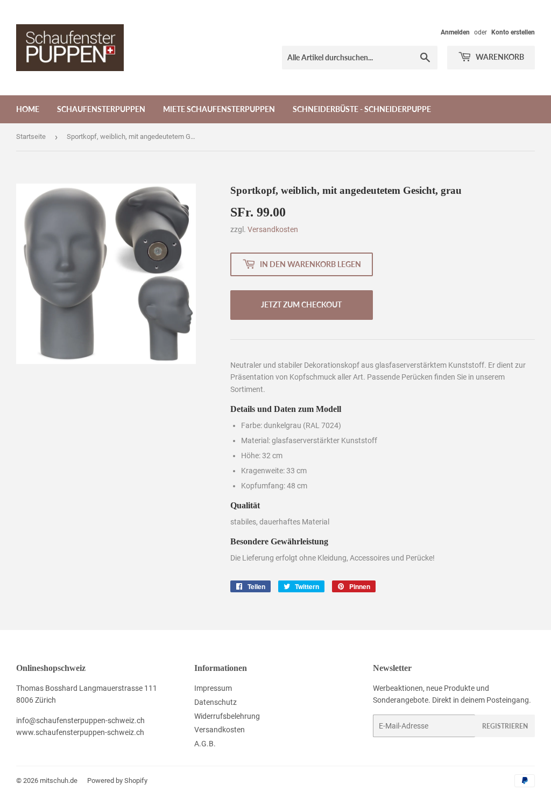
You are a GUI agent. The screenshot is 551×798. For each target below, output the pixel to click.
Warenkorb (499, 56)
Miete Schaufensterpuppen (219, 109)
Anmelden (455, 32)
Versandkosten (273, 229)
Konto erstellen (513, 32)
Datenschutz (215, 702)
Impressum (213, 688)
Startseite (31, 136)
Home (27, 109)
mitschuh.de (58, 780)
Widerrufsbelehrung (227, 716)
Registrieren (505, 726)
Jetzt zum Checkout (301, 304)
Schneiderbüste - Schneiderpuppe (362, 109)
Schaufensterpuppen (101, 109)
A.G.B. (205, 743)
